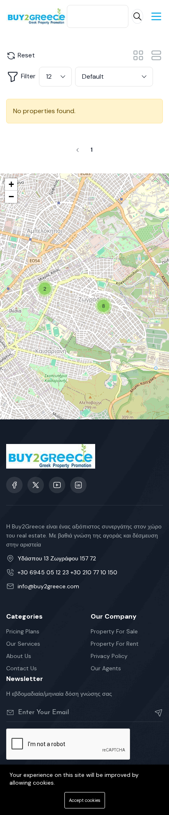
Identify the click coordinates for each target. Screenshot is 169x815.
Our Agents (106, 668)
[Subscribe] (155, 712)
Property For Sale (114, 631)
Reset (25, 55)
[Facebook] (14, 485)
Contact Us (21, 668)
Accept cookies (84, 800)
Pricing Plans (22, 631)
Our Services (23, 643)
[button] (45, 288)
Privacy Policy (109, 656)
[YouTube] (57, 485)
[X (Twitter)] (35, 485)
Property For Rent (115, 643)
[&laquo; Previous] (77, 150)
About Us (18, 656)
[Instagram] (78, 485)
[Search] (137, 16)
